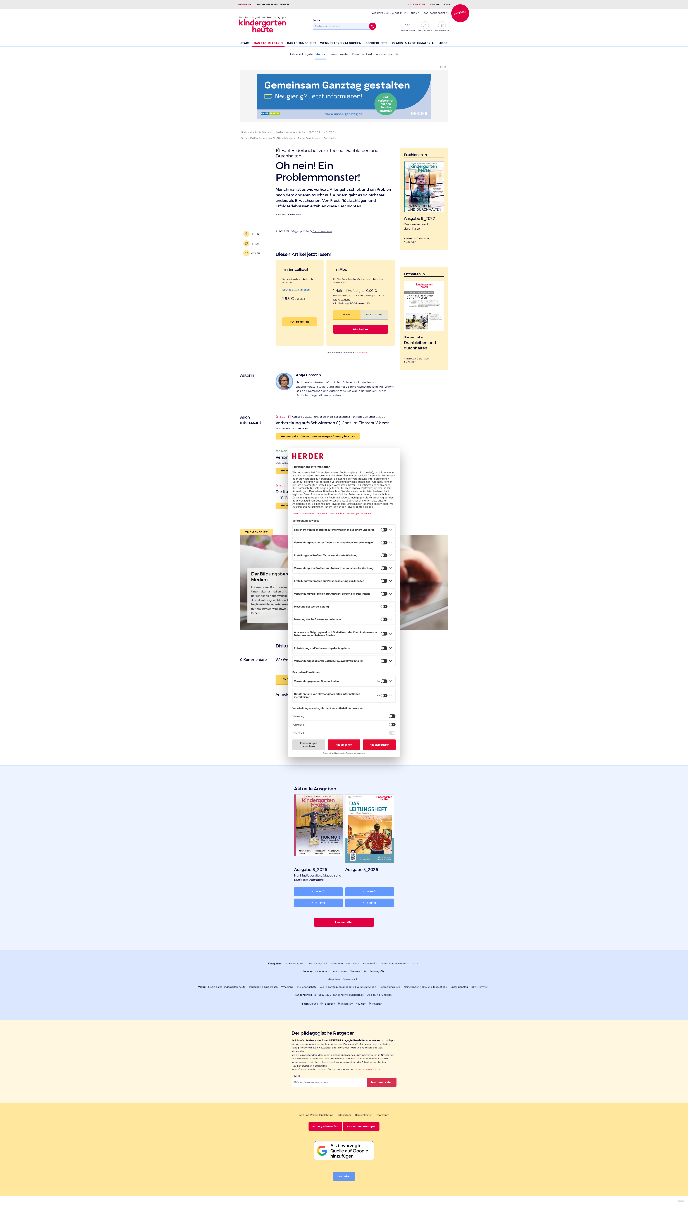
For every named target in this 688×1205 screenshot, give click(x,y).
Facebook (329, 1003)
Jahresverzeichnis (386, 54)
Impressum (382, 1115)
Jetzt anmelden (382, 1082)
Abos (443, 43)
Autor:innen (400, 13)
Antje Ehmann (291, 214)
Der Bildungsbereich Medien (273, 576)
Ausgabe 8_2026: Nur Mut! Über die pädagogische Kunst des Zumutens (333, 417)
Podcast (367, 54)
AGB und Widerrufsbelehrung (316, 1115)
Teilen (255, 234)
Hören (355, 54)
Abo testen (360, 329)
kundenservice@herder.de (348, 994)
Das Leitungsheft (301, 43)
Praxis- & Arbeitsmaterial (413, 43)
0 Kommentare (322, 231)
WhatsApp (287, 987)
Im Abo (347, 314)
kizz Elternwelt (479, 987)
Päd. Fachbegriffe (435, 13)
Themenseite (256, 532)
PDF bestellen (299, 321)
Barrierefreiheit (363, 1115)
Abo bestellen (344, 922)
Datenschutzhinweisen (366, 1069)
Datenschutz (344, 1115)
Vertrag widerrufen (325, 1126)
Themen (416, 13)
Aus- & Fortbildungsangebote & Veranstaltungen (348, 987)
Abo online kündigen (379, 994)
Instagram (347, 1003)
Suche (316, 20)
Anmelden (362, 352)
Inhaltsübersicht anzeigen (417, 240)
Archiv (320, 54)
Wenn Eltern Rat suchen (340, 43)
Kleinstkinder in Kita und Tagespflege (425, 987)
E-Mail (296, 1076)
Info (447, 4)
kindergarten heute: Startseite (256, 132)
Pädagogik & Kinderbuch (273, 4)
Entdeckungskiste (390, 987)
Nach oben (344, 1176)
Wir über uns (380, 13)
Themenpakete (338, 54)
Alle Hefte (318, 902)
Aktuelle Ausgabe (301, 54)
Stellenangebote (307, 987)
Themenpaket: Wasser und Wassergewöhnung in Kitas (318, 436)
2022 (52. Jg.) (315, 132)
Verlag (434, 4)
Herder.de (244, 4)
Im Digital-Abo (374, 314)
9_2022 (330, 132)
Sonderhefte (377, 43)
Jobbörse (460, 12)
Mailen (255, 253)
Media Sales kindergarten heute (226, 987)
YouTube (361, 1003)
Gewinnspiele (350, 979)
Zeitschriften (416, 4)
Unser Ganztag (459, 987)
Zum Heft (318, 891)
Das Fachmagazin (268, 43)
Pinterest (377, 1003)
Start (245, 43)
